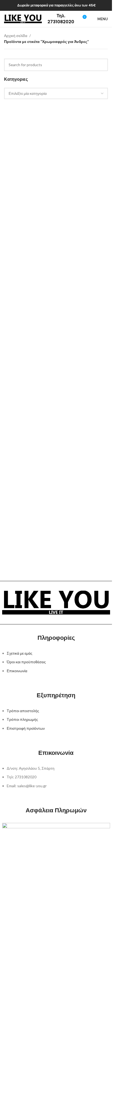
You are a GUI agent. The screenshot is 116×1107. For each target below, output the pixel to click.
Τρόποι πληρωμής (22, 719)
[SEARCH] (101, 65)
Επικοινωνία (17, 670)
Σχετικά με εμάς (19, 653)
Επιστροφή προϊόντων (26, 728)
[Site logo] (23, 18)
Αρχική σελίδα (15, 35)
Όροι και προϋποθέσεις (26, 662)
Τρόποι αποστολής (23, 710)
